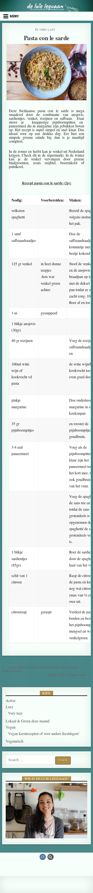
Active (11, 700)
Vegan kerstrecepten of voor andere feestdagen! (43, 733)
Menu (14, 16)
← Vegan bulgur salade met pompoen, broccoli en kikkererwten (40, 668)
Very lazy (47, 29)
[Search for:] (30, 759)
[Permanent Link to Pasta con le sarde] (46, 72)
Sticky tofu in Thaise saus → (69, 674)
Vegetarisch (14, 741)
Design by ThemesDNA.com (46, 888)
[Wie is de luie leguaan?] (46, 810)
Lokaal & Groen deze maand (27, 720)
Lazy (9, 706)
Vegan (11, 727)
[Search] (50, 857)
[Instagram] (43, 857)
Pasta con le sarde (46, 37)
